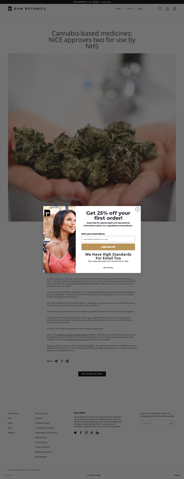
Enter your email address (93, 233)
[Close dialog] (137, 209)
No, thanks (108, 267)
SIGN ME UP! (108, 247)
